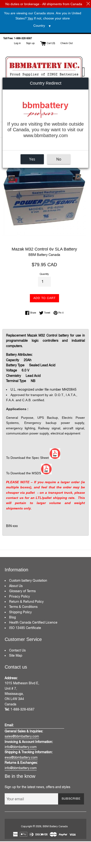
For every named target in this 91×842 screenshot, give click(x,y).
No (58, 159)
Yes (32, 159)
